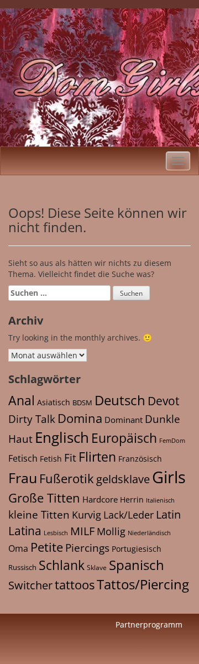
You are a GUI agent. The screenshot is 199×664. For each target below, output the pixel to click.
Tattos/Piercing (143, 584)
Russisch (22, 567)
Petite (46, 547)
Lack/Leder (128, 514)
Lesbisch (56, 533)
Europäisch (124, 438)
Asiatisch (53, 402)
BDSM (82, 402)
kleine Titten (39, 515)
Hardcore (100, 499)
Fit (70, 458)
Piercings (87, 548)
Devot (163, 401)
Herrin (132, 499)
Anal (21, 400)
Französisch (140, 458)
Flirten (97, 457)
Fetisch (23, 458)
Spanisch (136, 565)
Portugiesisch (136, 548)
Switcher (30, 585)
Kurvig (86, 514)
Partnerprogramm (149, 624)
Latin (168, 514)
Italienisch (160, 500)
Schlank (62, 565)
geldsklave (123, 479)
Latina (24, 530)
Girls (169, 477)
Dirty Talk (31, 419)
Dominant (123, 419)
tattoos (75, 585)
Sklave (97, 567)
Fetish (51, 458)
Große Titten (44, 497)
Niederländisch (149, 533)
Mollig (111, 531)
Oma (18, 548)
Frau (22, 477)
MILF (82, 531)
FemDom (172, 440)
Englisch (62, 437)
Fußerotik (66, 478)
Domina (79, 418)
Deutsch (120, 400)
